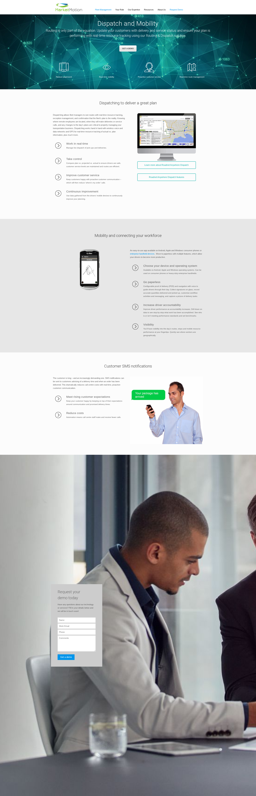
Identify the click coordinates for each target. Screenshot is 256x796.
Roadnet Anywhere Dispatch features (166, 177)
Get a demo (128, 48)
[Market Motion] (69, 7)
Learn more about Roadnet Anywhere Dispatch (166, 165)
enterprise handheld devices (142, 254)
